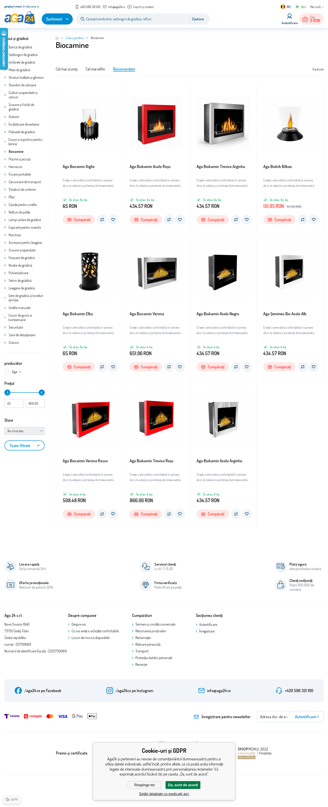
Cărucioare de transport (25, 182)
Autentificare (208, 624)
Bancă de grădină (20, 47)
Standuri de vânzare (22, 85)
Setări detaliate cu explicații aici (164, 794)
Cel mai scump (67, 68)
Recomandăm (124, 68)
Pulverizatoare (18, 273)
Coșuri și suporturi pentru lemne (25, 141)
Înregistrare (207, 631)
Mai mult (315, 7)
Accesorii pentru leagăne (25, 242)
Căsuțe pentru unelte (23, 204)
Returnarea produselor (150, 631)
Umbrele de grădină (22, 62)
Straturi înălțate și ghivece (26, 77)
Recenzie (141, 664)
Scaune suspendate (22, 250)
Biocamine (16, 151)
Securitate (16, 327)
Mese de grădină (19, 70)
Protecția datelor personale (153, 658)
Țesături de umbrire (22, 189)
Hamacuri (15, 166)
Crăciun (14, 342)
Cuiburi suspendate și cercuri (23, 94)
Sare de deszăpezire (22, 335)
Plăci (12, 197)
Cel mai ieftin (95, 68)
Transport (142, 651)
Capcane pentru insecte (25, 227)
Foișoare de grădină (22, 257)
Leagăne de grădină (22, 288)
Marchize (15, 235)
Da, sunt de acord (183, 785)
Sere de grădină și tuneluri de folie (25, 297)
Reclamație (143, 637)
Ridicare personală (147, 644)
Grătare (14, 116)
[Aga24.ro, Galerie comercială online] (57, 38)
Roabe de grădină (20, 265)
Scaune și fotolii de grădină (21, 106)
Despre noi (79, 624)
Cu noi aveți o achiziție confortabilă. (95, 631)
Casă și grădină (16, 38)
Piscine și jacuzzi (20, 159)
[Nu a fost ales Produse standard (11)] (24, 431)
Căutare (198, 19)
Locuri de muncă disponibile (91, 637)
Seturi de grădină (20, 280)
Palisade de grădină (22, 132)
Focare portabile (20, 174)
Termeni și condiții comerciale (155, 624)
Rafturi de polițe (19, 212)
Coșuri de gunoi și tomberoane (20, 317)
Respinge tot (144, 785)
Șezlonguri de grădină (23, 54)
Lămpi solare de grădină (25, 220)
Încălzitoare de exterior (24, 124)
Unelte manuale (19, 307)
